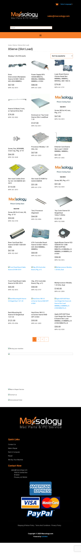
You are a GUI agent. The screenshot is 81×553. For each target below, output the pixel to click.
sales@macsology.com (58, 16)
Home (10, 45)
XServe (15, 45)
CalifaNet (44, 536)
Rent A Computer (14, 452)
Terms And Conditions (42, 525)
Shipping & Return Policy (26, 525)
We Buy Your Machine (15, 460)
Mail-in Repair (12, 448)
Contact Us (12, 444)
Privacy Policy (56, 525)
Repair (10, 456)
